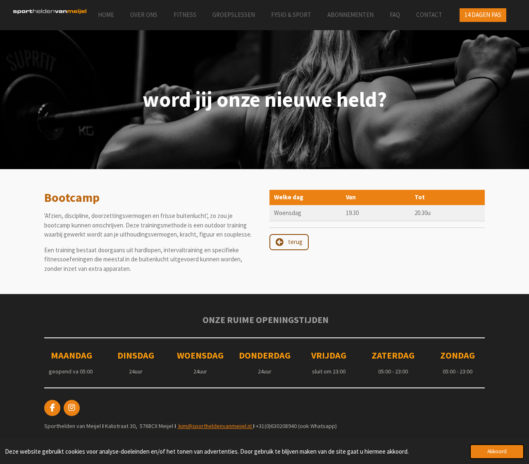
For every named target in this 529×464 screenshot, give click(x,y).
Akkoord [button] (497, 451)
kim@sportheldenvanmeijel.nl (215, 426)
